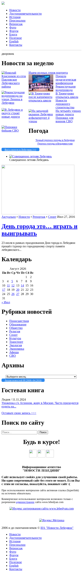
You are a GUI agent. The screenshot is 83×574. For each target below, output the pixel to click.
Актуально (9, 216)
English (14, 41)
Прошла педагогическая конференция (66, 79)
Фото (12, 27)
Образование (17, 324)
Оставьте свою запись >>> (19, 413)
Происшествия (19, 321)
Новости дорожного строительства (65, 104)
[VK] (33, 456)
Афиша (14, 352)
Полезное (15, 38)
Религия (14, 331)
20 (17, 289)
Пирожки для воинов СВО (64, 119)
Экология (15, 345)
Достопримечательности (25, 13)
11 (8, 285)
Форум (13, 31)
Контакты (15, 44)
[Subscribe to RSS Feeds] (50, 456)
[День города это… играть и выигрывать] (38, 213)
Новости (15, 10)
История (14, 17)
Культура (15, 338)
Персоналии (17, 20)
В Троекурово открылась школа (67, 95)
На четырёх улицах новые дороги (68, 112)
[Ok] (41, 456)
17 (3, 289)
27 (17, 294)
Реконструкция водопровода (65, 88)
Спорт (52, 216)
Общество (16, 328)
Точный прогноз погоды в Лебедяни (55, 140)
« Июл (6, 302)
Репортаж (39, 216)
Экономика (16, 348)
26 (12, 294)
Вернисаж (16, 24)
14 (22, 285)
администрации (25, 502)
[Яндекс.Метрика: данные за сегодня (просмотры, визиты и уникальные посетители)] (51, 520)
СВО (12, 355)
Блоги (13, 34)
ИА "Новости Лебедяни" (57, 527)
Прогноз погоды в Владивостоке (55, 143)
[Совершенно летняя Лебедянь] (30, 156)
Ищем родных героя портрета (48, 72)
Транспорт (16, 341)
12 (12, 285)
